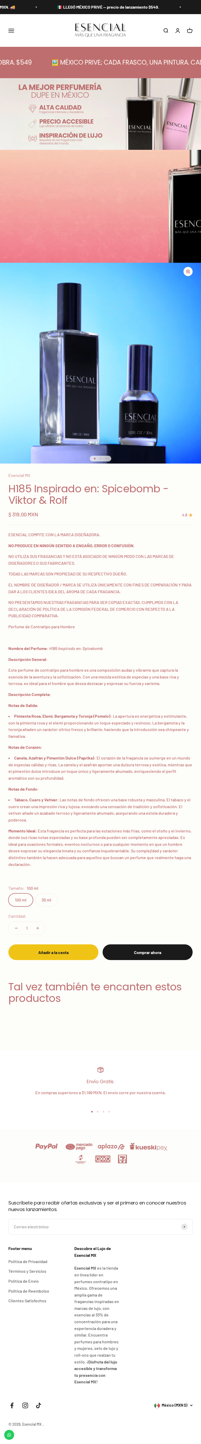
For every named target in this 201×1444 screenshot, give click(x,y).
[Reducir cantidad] (16, 928)
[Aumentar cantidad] (37, 928)
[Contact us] (9, 1435)
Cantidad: (17, 916)
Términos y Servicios (27, 1271)
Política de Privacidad (27, 1261)
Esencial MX (19, 475)
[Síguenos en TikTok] (38, 1405)
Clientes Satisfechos (27, 1300)
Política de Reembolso (28, 1290)
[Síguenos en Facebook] (11, 1405)
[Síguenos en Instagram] (25, 1405)
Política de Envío (23, 1281)
